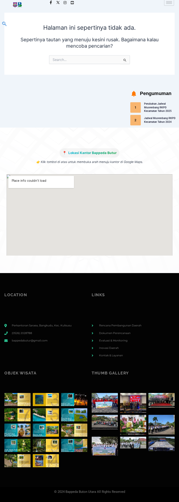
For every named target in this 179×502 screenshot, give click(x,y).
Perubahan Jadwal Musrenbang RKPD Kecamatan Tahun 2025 (158, 107)
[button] (4, 24)
